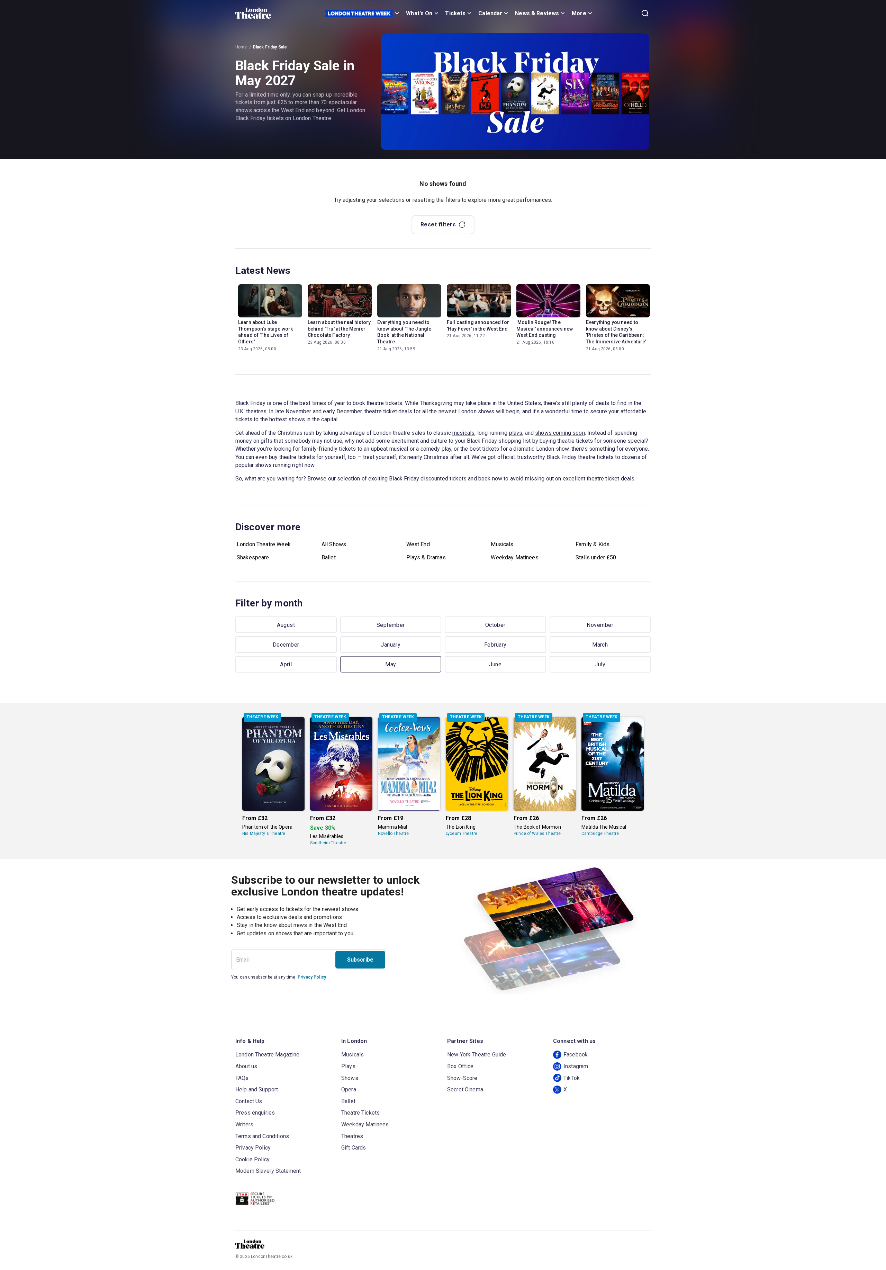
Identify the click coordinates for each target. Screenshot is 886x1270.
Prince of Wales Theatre (537, 833)
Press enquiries (255, 1112)
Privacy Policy (312, 977)
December (286, 644)
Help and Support (256, 1089)
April (286, 664)
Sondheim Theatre (328, 842)
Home (241, 47)
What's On (419, 13)
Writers (244, 1124)
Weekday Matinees (514, 557)
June (495, 664)
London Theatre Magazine (267, 1054)
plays (516, 433)
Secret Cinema (465, 1089)
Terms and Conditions (262, 1136)
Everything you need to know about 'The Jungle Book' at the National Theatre (404, 332)
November (600, 625)
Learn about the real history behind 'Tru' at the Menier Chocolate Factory (339, 328)
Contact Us (248, 1101)
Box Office (460, 1066)
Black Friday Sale (270, 47)
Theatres (352, 1136)
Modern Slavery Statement (268, 1171)
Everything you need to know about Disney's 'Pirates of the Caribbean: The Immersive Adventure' (616, 332)
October (495, 625)
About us (246, 1066)
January (390, 644)
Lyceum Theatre (461, 833)
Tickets (455, 13)
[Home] (253, 13)
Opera (348, 1089)
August (286, 625)
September (391, 625)
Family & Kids (592, 544)
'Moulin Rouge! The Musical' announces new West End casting (544, 328)
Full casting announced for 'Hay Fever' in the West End (478, 325)
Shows (349, 1078)
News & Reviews (537, 13)
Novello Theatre (393, 833)
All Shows (334, 544)
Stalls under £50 (596, 557)
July (600, 664)
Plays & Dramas (426, 557)
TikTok (571, 1078)
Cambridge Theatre (600, 833)
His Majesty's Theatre (263, 833)
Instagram (575, 1066)
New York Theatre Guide (476, 1054)
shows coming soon (560, 433)
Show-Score (462, 1078)
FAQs (242, 1078)
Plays (348, 1066)
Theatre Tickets (360, 1112)
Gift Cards (353, 1147)
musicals (463, 433)
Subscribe (360, 959)
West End (418, 544)
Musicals (502, 544)
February (495, 644)
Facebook (575, 1054)
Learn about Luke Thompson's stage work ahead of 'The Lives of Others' (265, 332)
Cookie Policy (252, 1159)
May (390, 664)
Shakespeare (253, 557)
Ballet (329, 557)
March (600, 644)
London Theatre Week (264, 544)
